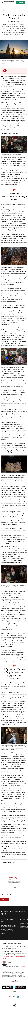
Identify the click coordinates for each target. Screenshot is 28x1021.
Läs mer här (22, 966)
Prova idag (5, 7)
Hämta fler (4, 899)
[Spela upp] (5, 70)
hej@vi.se (15, 981)
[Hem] (2, 2)
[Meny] (4, 10)
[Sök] (3, 6)
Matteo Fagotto (14, 878)
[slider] (8, 70)
